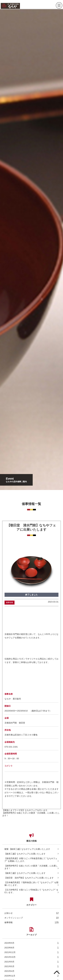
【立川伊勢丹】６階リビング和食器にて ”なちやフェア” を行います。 (31, 891)
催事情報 (31, 922)
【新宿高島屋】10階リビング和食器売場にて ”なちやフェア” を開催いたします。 (30, 859)
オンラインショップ (31, 918)
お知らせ (31, 913)
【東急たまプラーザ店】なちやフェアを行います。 (25, 810)
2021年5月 (31, 966)
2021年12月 (31, 952)
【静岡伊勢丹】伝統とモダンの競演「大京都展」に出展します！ (31, 867)
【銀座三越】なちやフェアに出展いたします (24, 854)
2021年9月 (31, 962)
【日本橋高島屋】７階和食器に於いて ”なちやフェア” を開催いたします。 (31, 883)
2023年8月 (31, 947)
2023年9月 (31, 943)
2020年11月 (31, 976)
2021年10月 (31, 957)
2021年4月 (31, 971)
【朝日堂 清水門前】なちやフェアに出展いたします (29, 878)
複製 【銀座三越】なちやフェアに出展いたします (27, 849)
